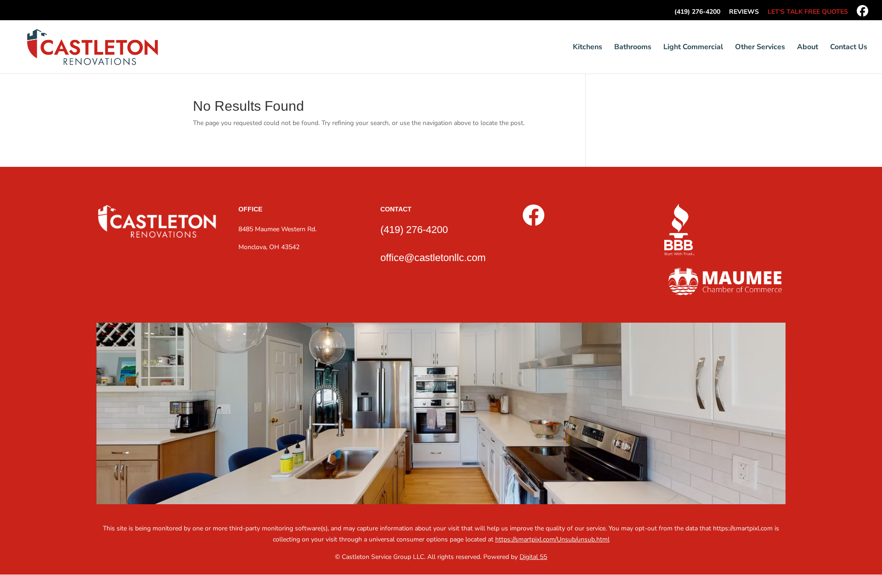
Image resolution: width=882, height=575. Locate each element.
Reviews (744, 12)
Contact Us (848, 48)
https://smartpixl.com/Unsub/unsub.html (552, 539)
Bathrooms (632, 48)
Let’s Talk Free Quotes (808, 12)
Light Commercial (693, 48)
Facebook (862, 11)
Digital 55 (533, 556)
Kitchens (587, 48)
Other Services (760, 48)
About (807, 48)
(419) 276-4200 (697, 12)
